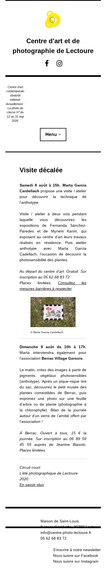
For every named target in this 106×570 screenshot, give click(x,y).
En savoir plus (32, 484)
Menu (51, 134)
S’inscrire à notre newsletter (77, 550)
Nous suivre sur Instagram (75, 561)
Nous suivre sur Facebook (75, 555)
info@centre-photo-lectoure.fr (65, 532)
